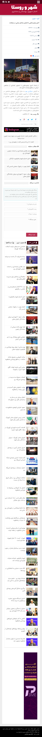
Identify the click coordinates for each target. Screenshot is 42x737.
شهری (34, 18)
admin (30, 27)
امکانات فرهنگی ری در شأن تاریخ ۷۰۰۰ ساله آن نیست (15, 479)
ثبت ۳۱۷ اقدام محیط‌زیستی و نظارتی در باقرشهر (16, 288)
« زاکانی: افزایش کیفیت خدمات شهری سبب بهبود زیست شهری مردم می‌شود (20, 137)
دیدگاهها (9, 242)
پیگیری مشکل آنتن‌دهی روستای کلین (15, 589)
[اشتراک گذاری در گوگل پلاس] (24, 120)
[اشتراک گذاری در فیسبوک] (35, 120)
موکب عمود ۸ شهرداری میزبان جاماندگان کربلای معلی (18, 175)
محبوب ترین (21, 242)
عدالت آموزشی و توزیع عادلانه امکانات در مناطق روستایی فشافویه (15, 358)
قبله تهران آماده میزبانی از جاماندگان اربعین (18, 328)
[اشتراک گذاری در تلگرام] (28, 120)
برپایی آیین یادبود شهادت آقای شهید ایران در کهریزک (16, 368)
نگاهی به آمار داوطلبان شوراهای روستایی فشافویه (16, 619)
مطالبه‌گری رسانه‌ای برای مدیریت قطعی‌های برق (15, 278)
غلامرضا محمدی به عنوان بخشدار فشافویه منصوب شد (15, 640)
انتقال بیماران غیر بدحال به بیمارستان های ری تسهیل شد (16, 398)
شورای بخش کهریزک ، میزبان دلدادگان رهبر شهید (17, 438)
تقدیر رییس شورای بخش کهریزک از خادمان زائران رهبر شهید (15, 418)
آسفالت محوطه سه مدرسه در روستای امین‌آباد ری (17, 378)
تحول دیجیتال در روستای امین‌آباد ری (15, 469)
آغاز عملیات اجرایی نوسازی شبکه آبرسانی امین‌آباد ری (15, 459)
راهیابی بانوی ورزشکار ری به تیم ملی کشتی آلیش (16, 338)
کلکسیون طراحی (29, 734)
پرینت (36, 52)
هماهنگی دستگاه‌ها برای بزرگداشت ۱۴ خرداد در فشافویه (15, 519)
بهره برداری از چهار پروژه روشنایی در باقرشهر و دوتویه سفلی (15, 348)
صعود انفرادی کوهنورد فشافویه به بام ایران (15, 408)
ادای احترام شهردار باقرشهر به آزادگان (19, 159)
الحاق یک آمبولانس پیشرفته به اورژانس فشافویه (16, 489)
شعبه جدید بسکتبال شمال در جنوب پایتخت (15, 549)
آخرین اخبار (32, 242)
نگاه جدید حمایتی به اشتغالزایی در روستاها (15, 569)
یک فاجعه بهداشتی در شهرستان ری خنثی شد (15, 509)
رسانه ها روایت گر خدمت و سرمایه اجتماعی (15, 257)
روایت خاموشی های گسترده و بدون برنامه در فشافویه (16, 388)
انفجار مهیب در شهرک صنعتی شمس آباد (18, 166)
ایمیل (36, 48)
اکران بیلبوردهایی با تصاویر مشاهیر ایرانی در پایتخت (24, 23)
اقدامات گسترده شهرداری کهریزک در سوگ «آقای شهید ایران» (15, 428)
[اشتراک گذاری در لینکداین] (20, 120)
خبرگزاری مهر (29, 91)
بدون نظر (35, 44)
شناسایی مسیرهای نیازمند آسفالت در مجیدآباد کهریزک (15, 247)
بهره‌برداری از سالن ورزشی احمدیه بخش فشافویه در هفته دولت (15, 529)
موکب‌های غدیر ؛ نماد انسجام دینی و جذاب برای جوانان (15, 499)
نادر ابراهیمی (26, 114)
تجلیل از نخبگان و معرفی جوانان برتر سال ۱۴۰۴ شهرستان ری (15, 609)
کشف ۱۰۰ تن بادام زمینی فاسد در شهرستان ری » (21, 142)
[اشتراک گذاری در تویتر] (32, 120)
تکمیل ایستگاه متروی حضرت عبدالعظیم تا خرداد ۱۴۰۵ (16, 599)
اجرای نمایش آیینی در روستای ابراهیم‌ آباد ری (16, 448)
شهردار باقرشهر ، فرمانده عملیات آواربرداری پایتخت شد (16, 559)
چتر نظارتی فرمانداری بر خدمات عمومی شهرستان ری (18, 152)
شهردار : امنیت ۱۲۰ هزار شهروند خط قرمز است (16, 539)
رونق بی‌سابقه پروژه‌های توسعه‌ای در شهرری (15, 630)
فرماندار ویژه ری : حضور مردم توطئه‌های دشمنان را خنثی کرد (16, 579)
